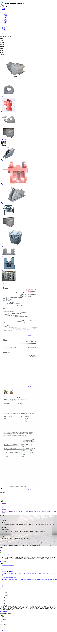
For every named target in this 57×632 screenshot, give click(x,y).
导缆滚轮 (2, 54)
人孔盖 (1, 50)
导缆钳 (1, 58)
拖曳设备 (2, 46)
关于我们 (1, 611)
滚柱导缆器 (2, 44)
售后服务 (7, 611)
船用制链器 (2, 42)
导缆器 (1, 40)
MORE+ (1, 550)
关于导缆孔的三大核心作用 (6, 554)
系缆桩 (1, 48)
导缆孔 (1, 60)
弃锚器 (1, 52)
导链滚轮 (2, 56)
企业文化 (4, 611)
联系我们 (3, 630)
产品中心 (3, 626)
